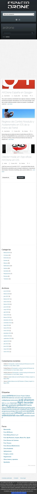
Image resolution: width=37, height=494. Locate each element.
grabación (21, 405)
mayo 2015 (6, 309)
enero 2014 (6, 330)
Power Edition (30, 409)
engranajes (13, 403)
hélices (11, 407)
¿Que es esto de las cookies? (19, 492)
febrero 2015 (7, 317)
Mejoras (6, 263)
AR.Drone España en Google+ (17, 92)
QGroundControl (20, 411)
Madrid (4, 409)
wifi (22, 415)
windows (27, 416)
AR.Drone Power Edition (22, 396)
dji (19, 400)
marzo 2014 (6, 328)
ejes (3, 403)
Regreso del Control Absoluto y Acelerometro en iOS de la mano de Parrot (18, 124)
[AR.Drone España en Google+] (18, 88)
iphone (23, 407)
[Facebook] (16, 19)
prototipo (12, 411)
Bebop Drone (7, 252)
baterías (11, 398)
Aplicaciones (8, 451)
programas (5, 411)
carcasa (17, 398)
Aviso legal (23, 478)
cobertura (6, 400)
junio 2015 (6, 307)
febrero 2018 (7, 293)
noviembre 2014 (8, 322)
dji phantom (27, 399)
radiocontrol (6, 413)
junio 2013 (6, 346)
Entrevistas (6, 257)
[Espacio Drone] (18, 8)
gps (3, 405)
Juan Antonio (7, 95)
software (18, 413)
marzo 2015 (6, 314)
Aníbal (5, 163)
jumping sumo (30, 407)
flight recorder (25, 402)
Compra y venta (8, 454)
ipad (19, 407)
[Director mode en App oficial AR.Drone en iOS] (18, 152)
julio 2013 (6, 343)
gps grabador (11, 405)
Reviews (6, 276)
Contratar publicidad (7, 478)
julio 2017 (6, 296)
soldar (25, 413)
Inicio (4, 36)
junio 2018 (6, 291)
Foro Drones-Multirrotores (12, 445)
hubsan (4, 407)
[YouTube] (19, 19)
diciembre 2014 (7, 320)
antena (10, 395)
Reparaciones (7, 273)
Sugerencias (7, 456)
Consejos (6, 255)
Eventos (6, 260)
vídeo (17, 415)
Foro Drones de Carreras (11, 440)
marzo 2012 (6, 351)
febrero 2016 (7, 304)
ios (16, 407)
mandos (9, 409)
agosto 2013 (7, 341)
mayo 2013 (6, 349)
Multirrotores (7, 265)
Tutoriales (6, 279)
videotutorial (8, 415)
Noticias (26, 95)
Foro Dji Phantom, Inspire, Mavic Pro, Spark (17, 437)
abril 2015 (6, 312)
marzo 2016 (6, 301)
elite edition (7, 403)
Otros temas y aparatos (11, 459)
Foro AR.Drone (8, 432)
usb (33, 413)
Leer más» (9, 104)
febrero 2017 (7, 299)
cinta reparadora (25, 398)
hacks (29, 405)
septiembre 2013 (8, 338)
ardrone (5, 397)
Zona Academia (8, 448)
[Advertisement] (18, 59)
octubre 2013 (7, 336)
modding (23, 409)
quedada (30, 411)
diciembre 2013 (7, 333)
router (12, 413)
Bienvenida (7, 429)
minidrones (16, 409)
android (4, 396)
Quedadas (6, 271)
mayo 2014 (6, 325)
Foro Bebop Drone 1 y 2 (11, 435)
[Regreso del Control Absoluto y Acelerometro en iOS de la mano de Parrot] (18, 117)
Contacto (16, 478)
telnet (29, 413)
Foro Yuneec (7, 443)
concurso (14, 400)
